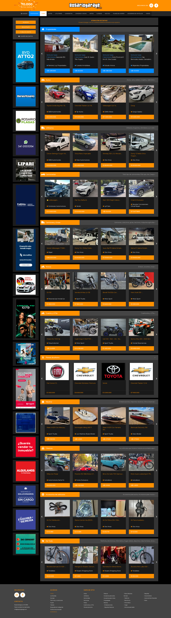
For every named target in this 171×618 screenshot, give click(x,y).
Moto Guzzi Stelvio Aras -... (112, 292)
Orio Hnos (79, 160)
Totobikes (79, 571)
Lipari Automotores (111, 343)
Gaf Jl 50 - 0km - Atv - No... (56, 339)
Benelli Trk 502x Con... (54, 292)
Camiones (86, 600)
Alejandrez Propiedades (112, 65)
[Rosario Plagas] (26, 120)
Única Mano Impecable (55, 153)
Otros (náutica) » (149, 402)
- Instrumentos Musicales (150, 598)
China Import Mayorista (140, 571)
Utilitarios (86, 596)
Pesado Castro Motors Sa (141, 112)
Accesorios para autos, (131, 494)
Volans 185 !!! (107, 427)
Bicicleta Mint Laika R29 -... (84, 567)
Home (51, 593)
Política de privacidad (55, 609)
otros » (153, 541)
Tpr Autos (51, 112)
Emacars (135, 480)
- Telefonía (126, 598)
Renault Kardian (136, 383)
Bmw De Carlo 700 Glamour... (57, 474)
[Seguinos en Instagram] (151, 5)
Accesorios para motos (146, 494)
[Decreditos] (26, 249)
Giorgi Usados (109, 112)
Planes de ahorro (88, 607)
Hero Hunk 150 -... (81, 292)
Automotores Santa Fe (140, 160)
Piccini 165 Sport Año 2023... (140, 427)
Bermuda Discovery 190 (83, 427)
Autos (85, 593)
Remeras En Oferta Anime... (56, 567)
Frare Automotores (54, 160)
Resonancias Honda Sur (140, 299)
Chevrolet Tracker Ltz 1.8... (56, 106)
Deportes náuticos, (137, 402)
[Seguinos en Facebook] (156, 6)
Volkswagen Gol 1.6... (82, 106)
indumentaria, (146, 541)
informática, (120, 541)
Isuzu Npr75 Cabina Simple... (84, 248)
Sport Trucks (52, 343)
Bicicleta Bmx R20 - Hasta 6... (113, 567)
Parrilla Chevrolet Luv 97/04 (112, 520)
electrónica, (111, 541)
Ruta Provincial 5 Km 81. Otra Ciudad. (85, 57)
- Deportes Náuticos (109, 607)
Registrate (26, 27)
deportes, (137, 541)
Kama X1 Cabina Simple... (111, 248)
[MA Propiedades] (26, 447)
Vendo (50, 206)
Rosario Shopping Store (56, 571)
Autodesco (52, 480)
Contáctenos (53, 611)
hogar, (126, 541)
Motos (85, 602)
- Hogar (126, 605)
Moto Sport (52, 299)
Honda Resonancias (83, 343)
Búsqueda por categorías (56, 607)
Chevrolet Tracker (109, 383)
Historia (52, 605)
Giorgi (105, 106)
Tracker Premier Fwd (138, 106)
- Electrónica (127, 600)
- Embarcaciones (108, 605)
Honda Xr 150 (135, 292)
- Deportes (146, 593)
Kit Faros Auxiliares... (81, 520)
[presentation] (41, 54)
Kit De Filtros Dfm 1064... (55, 520)
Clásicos (106, 593)
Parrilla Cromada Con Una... (140, 520)
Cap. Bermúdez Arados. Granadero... (113, 57)
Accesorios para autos (109, 596)
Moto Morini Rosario (111, 299)
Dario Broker (80, 434)
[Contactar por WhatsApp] (26, 96)
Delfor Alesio (80, 112)
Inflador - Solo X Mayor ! (139, 567)
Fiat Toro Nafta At (53, 200)
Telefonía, (103, 541)
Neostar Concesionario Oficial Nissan (111, 205)
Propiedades (107, 600)
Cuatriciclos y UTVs (89, 605)
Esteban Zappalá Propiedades (137, 64)
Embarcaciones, (125, 402)
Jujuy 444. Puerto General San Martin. (140, 57)
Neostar (135, 206)
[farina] (26, 204)
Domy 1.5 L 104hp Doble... (55, 248)
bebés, (131, 541)
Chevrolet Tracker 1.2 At (83, 383)
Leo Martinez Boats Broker (113, 434)
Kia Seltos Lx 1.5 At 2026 (139, 200)
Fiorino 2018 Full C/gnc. (139, 153)
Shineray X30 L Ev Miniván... (84, 153)
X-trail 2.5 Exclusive (109, 200)
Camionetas (87, 598)
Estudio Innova (81, 65)
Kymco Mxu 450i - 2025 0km (85, 339)
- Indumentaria (148, 596)
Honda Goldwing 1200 (138, 474)
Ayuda (52, 602)
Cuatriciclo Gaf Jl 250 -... (139, 339)
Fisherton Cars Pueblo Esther (111, 479)
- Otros (145, 600)
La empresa (53, 596)
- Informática (127, 602)
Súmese (52, 598)
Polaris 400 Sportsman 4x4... (112, 339)
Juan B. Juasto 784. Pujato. (56, 57)
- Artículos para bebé (129, 607)
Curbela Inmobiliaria (55, 65)
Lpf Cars (79, 206)
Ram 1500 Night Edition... (83, 200)
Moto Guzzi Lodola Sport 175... (85, 474)
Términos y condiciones (56, 600)
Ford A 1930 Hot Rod (110, 474)
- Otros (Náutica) (128, 593)
